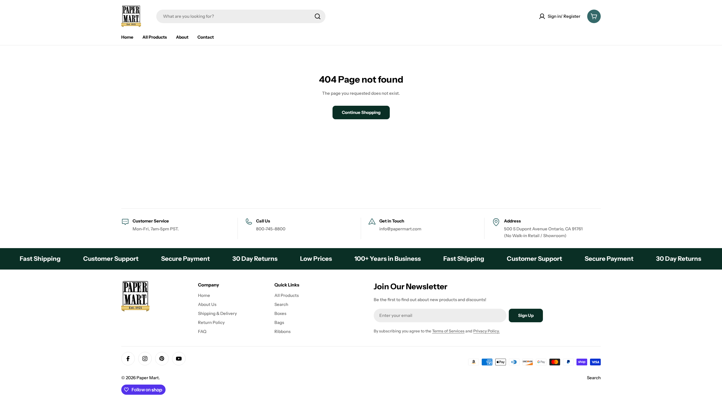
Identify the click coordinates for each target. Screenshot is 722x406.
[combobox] (240, 16)
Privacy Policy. (486, 331)
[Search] (317, 16)
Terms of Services (448, 331)
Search (594, 377)
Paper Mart (148, 377)
